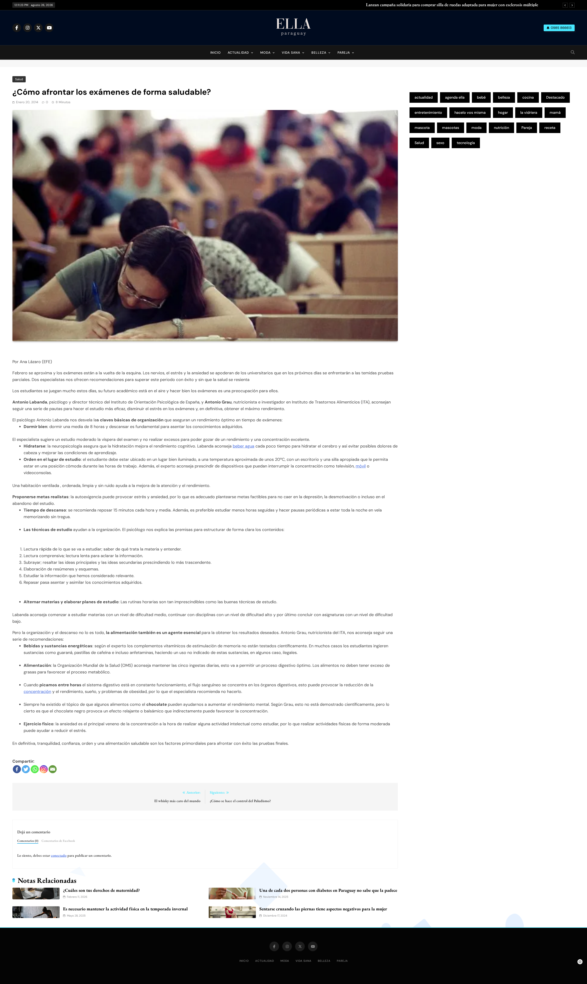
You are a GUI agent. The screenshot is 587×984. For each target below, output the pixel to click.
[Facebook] (17, 769)
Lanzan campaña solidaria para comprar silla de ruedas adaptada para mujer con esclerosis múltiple (452, 5)
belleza (504, 97)
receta (549, 127)
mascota (422, 127)
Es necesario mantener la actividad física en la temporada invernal (125, 909)
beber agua (243, 446)
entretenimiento (428, 112)
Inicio (215, 52)
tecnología (466, 142)
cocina (528, 97)
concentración (37, 691)
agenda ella (455, 97)
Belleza (318, 52)
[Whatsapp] (35, 769)
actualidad (424, 97)
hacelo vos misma (470, 112)
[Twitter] (26, 769)
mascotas (450, 127)
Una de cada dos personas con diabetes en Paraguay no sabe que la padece (328, 890)
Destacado (555, 97)
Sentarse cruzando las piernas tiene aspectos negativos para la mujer (323, 909)
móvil (361, 466)
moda (476, 127)
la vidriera (528, 112)
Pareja (344, 52)
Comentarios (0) (27, 841)
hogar (503, 112)
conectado (58, 855)
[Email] (53, 769)
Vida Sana (291, 52)
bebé (481, 97)
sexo (440, 142)
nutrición (501, 127)
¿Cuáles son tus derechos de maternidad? (101, 890)
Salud (19, 79)
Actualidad (238, 52)
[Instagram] (44, 769)
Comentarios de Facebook (58, 841)
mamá (555, 112)
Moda (265, 52)
